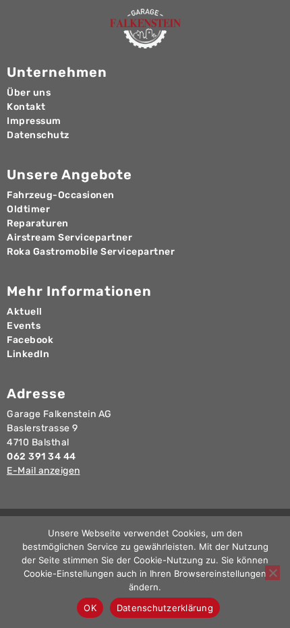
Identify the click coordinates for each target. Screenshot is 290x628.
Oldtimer (28, 209)
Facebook (30, 340)
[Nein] (272, 572)
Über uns (29, 92)
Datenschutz (38, 135)
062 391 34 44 (41, 456)
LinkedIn (28, 354)
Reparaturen (38, 223)
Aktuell (24, 311)
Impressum (34, 121)
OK (90, 607)
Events (23, 326)
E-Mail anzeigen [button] (43, 470)
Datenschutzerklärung (165, 607)
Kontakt (26, 107)
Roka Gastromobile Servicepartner (91, 251)
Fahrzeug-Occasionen (61, 195)
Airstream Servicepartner (69, 237)
